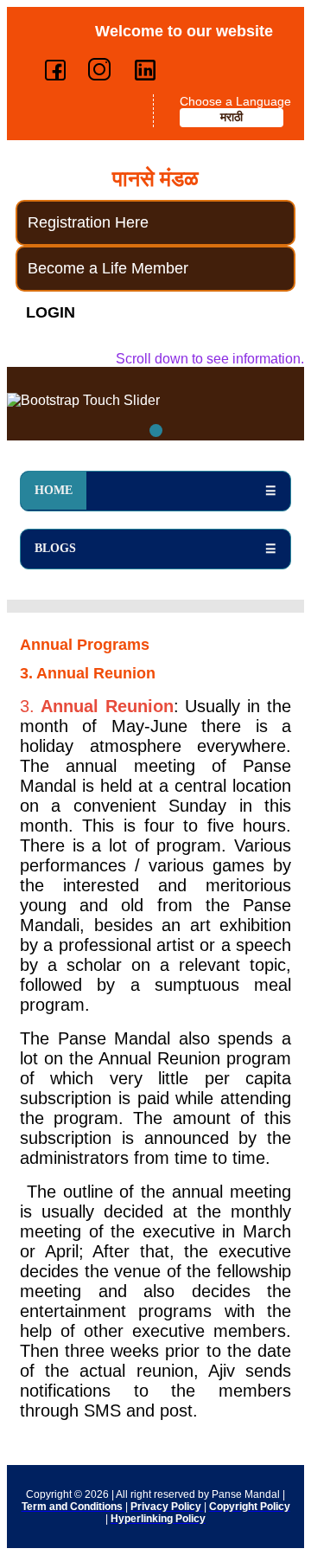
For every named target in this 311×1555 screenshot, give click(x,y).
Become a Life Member (108, 268)
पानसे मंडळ (155, 178)
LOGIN (50, 312)
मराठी (231, 117)
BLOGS (55, 548)
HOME (54, 490)
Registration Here (88, 222)
